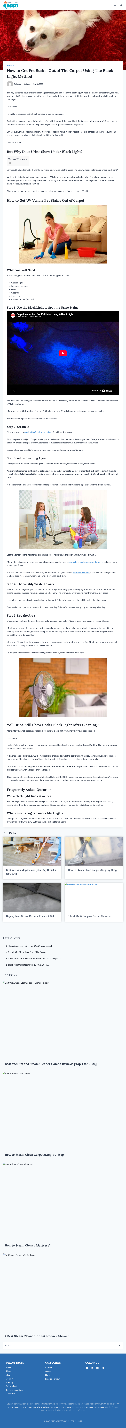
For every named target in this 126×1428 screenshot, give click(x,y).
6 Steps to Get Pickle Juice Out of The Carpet (26, 952)
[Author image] (10, 84)
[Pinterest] (102, 1368)
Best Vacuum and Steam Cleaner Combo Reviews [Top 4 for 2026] (51, 1064)
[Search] (118, 1345)
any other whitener (81, 572)
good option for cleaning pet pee (38, 432)
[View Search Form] (121, 5)
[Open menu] (115, 5)
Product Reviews (52, 1379)
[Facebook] (87, 1368)
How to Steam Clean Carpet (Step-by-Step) (92, 869)
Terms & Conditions (14, 1390)
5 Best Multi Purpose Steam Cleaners (89, 916)
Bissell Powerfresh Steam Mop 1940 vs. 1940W (27, 964)
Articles (10, 66)
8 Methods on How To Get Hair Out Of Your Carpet (29, 946)
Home (8, 1367)
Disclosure (10, 1393)
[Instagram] (97, 1368)
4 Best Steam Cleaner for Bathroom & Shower (37, 1336)
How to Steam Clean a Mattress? (28, 1245)
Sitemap (9, 1382)
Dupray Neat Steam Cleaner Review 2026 (30, 916)
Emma (18, 84)
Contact (9, 1378)
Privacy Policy (12, 1386)
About (9, 1371)
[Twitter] (92, 1368)
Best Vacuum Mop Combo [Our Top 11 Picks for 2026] (31, 871)
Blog (8, 1375)
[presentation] (32, 851)
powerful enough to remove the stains (86, 562)
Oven (47, 1375)
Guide (48, 1371)
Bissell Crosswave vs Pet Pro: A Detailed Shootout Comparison (34, 958)
